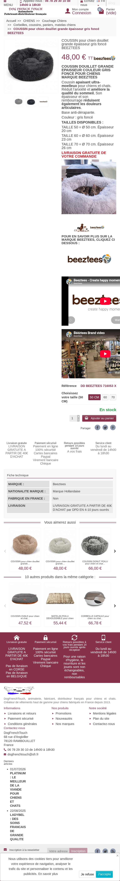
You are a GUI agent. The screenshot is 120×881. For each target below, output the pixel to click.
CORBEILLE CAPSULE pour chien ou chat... (95, 617)
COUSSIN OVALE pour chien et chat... (25, 617)
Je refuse (87, 874)
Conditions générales (22, 724)
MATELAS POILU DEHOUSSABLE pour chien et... (60, 618)
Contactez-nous (104, 724)
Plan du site (101, 718)
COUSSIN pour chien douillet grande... (25, 562)
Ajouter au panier (102, 418)
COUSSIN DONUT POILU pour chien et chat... (95, 562)
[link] (97, 427)
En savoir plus (48, 874)
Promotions (63, 713)
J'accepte (104, 874)
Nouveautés (64, 718)
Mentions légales (104, 713)
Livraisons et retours (22, 713)
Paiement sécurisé (20, 718)
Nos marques (65, 724)
